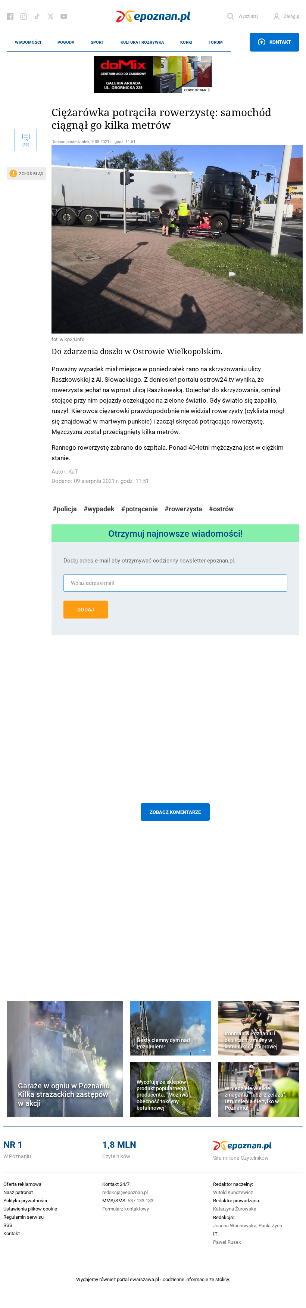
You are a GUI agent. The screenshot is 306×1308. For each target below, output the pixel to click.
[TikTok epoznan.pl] (37, 16)
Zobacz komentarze (175, 812)
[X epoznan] (50, 16)
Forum (216, 42)
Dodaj (85, 609)
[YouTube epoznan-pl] (63, 16)
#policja (65, 509)
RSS (7, 1225)
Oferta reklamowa (22, 1184)
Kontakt (280, 42)
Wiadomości (28, 42)
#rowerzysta (183, 509)
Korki (186, 42)
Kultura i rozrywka (142, 42)
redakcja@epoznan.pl (125, 1192)
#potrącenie (139, 509)
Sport (97, 42)
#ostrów (221, 509)
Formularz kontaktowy (125, 1209)
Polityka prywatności (25, 1200)
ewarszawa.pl (144, 1279)
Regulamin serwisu (23, 1217)
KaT (73, 471)
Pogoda (65, 42)
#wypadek (99, 509)
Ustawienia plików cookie (30, 1209)
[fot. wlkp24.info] (175, 239)
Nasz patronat (18, 1192)
